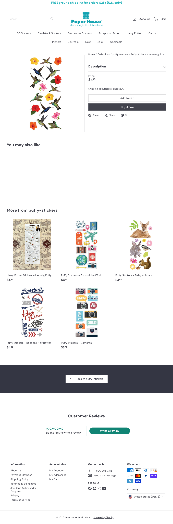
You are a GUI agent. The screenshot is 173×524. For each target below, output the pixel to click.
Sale (100, 42)
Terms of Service (20, 500)
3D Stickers (24, 33)
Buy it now (127, 107)
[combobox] (31, 19)
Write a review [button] (109, 431)
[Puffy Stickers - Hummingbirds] (19, 175)
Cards (152, 33)
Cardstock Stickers (49, 33)
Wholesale (115, 42)
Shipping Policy (19, 479)
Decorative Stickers (80, 33)
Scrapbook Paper (109, 33)
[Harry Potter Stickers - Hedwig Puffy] (32, 252)
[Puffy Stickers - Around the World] (86, 252)
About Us (15, 470)
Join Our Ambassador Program (23, 489)
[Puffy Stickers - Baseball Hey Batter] (32, 320)
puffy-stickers (120, 54)
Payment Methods (21, 475)
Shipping (93, 88)
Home (91, 54)
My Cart (54, 479)
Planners (56, 42)
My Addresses (57, 475)
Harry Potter (134, 33)
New (88, 42)
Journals (73, 42)
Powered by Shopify (104, 517)
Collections (104, 54)
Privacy (14, 495)
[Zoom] (45, 93)
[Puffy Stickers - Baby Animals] (140, 252)
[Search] (52, 19)
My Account (56, 470)
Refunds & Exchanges (23, 483)
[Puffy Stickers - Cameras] (86, 320)
